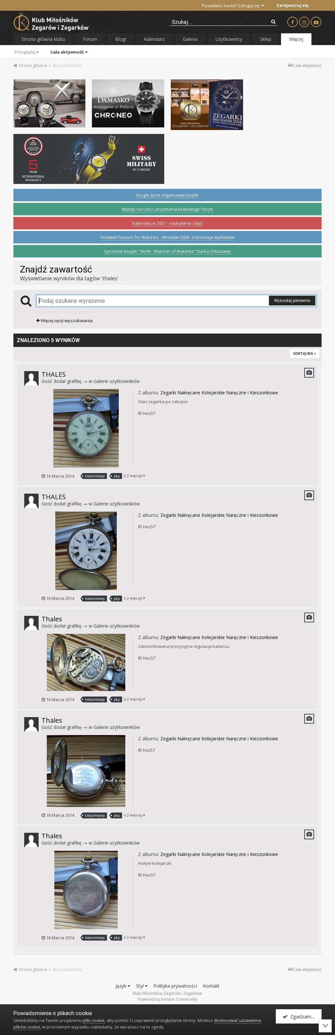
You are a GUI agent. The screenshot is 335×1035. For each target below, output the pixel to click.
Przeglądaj (25, 52)
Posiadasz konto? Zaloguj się (231, 5)
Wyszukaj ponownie (292, 300)
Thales (52, 619)
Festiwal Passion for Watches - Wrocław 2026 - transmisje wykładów (167, 237)
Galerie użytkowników (117, 381)
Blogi (120, 39)
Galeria (190, 39)
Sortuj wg (303, 353)
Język (121, 986)
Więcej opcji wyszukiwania (66, 320)
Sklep (265, 39)
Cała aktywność (67, 52)
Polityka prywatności (175, 986)
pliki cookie (94, 1020)
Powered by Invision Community (167, 999)
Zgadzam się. (304, 1016)
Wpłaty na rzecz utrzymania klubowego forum (167, 209)
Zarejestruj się (292, 5)
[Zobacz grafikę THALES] (86, 428)
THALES (54, 374)
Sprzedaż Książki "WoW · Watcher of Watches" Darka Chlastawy (167, 251)
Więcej (296, 39)
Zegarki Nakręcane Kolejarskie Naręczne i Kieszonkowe (219, 392)
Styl (140, 986)
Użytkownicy (229, 39)
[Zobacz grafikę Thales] (86, 662)
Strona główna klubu (43, 39)
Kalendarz (154, 39)
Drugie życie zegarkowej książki (167, 195)
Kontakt (211, 986)
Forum (90, 39)
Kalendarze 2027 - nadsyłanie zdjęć (167, 223)
